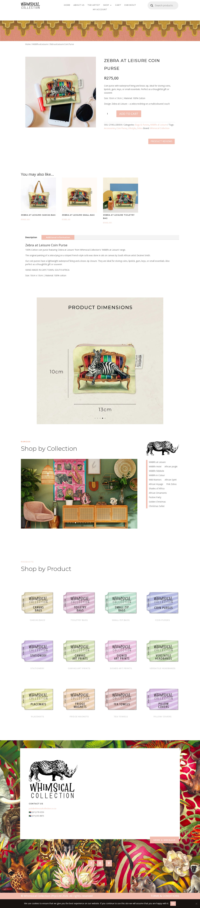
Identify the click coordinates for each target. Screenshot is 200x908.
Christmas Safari (156, 506)
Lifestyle (132, 128)
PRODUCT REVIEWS (161, 141)
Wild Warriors (155, 480)
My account (100, 10)
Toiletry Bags (79, 620)
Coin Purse (122, 128)
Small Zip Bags (121, 620)
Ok (173, 903)
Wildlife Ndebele (156, 471)
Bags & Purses (142, 124)
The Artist (94, 5)
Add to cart (128, 114)
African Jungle (171, 467)
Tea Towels (121, 716)
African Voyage (156, 484)
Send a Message (164, 840)
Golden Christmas (157, 502)
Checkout (130, 5)
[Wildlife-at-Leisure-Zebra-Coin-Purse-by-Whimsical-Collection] (60, 126)
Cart (118, 5)
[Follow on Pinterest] (109, 863)
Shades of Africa (156, 489)
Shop (106, 5)
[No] (196, 903)
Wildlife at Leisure (40, 44)
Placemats (37, 716)
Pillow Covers (162, 716)
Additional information (58, 237)
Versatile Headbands (162, 668)
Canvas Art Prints (79, 668)
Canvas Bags (37, 620)
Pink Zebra (171, 484)
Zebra (140, 128)
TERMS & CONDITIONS (165, 896)
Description (31, 237)
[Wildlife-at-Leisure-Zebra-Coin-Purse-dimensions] (100, 423)
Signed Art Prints (121, 668)
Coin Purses (162, 620)
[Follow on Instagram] (100, 863)
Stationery (37, 668)
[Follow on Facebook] (91, 863)
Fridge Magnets (79, 716)
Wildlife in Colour (157, 475)
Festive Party (155, 497)
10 (90, 522)
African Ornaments (158, 493)
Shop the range (105, 498)
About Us (78, 5)
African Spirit (171, 480)
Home (67, 5)
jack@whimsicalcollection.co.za (42, 808)
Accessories (109, 128)
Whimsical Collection (159, 128)
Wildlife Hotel (79, 489)
